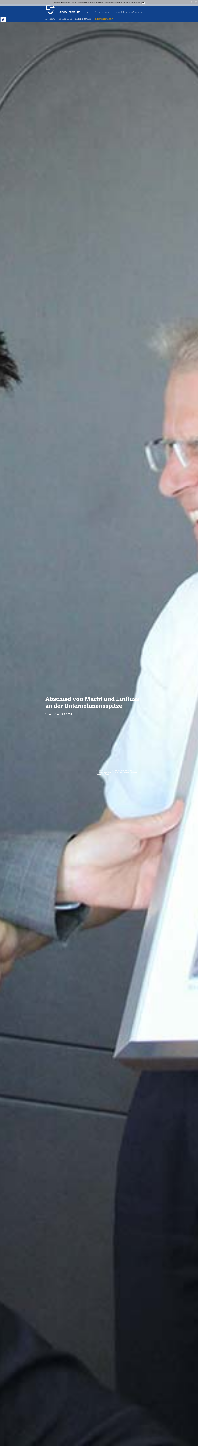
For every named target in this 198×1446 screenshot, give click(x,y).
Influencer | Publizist (104, 18)
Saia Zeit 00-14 (65, 18)
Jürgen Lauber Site (52, 9)
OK (143, 2)
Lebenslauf (50, 18)
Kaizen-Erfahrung (83, 18)
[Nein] (195, 3)
